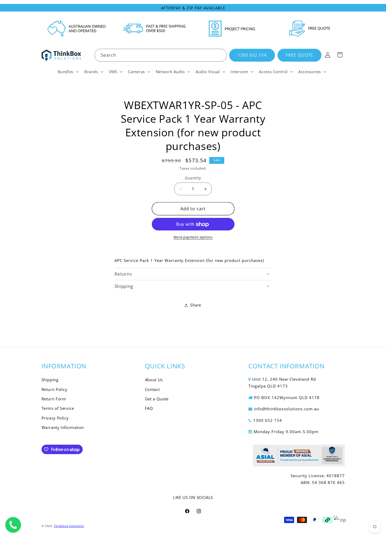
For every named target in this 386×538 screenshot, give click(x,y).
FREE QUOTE (299, 55)
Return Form (53, 399)
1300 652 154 (252, 55)
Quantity (193, 178)
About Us (154, 380)
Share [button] (195, 305)
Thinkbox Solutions (69, 526)
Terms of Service (57, 408)
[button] (67, 71)
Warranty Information (62, 427)
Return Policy (54, 389)
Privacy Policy (55, 418)
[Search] (220, 55)
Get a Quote (157, 399)
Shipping (50, 380)
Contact (152, 389)
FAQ (149, 408)
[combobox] (160, 55)
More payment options (193, 237)
